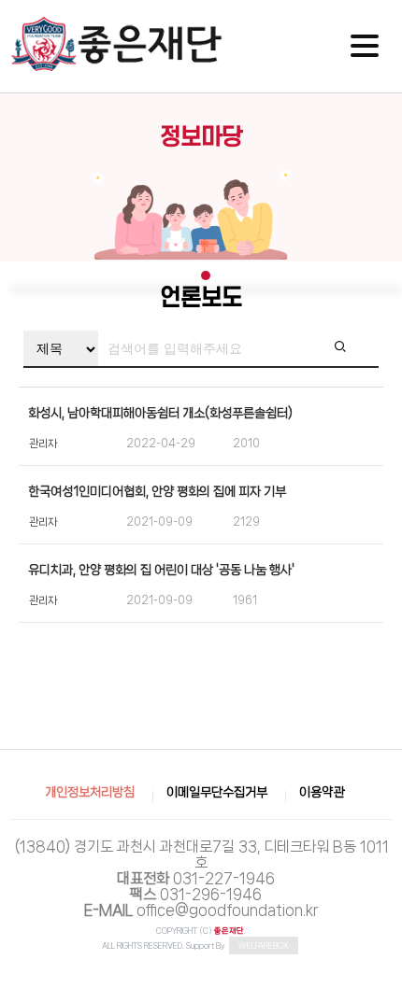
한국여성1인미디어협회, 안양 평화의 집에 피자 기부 (157, 491)
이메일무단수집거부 (216, 791)
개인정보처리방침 (90, 791)
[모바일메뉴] (365, 46)
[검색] (355, 349)
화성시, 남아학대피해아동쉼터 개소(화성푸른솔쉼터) (160, 412)
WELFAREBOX (263, 945)
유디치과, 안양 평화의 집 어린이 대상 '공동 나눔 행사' (161, 569)
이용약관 (321, 791)
